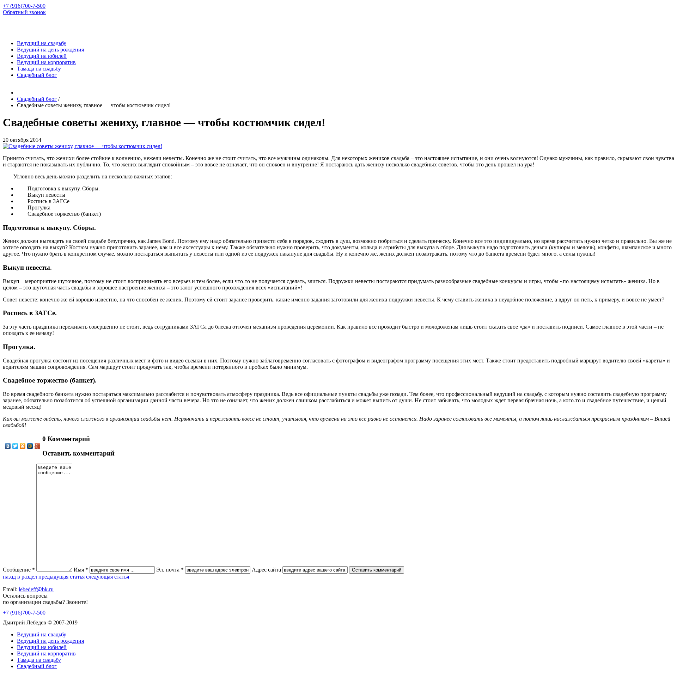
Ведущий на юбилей (42, 56)
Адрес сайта (266, 570)
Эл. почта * (170, 570)
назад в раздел (20, 577)
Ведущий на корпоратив (46, 62)
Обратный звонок (24, 12)
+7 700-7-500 (24, 6)
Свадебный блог (37, 75)
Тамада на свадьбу (39, 69)
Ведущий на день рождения (50, 50)
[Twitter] (15, 446)
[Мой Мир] (30, 446)
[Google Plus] (37, 446)
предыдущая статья (62, 577)
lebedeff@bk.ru (36, 589)
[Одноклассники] (22, 446)
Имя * (81, 570)
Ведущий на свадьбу (41, 43)
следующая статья (107, 577)
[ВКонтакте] (8, 446)
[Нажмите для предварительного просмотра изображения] (82, 146)
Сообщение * (19, 570)
